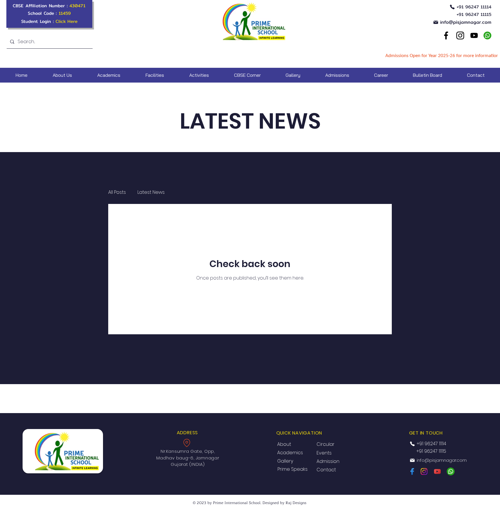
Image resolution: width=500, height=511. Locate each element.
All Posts (117, 192)
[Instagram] (460, 35)
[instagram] (424, 471)
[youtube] (474, 35)
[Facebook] (446, 35)
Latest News (151, 192)
